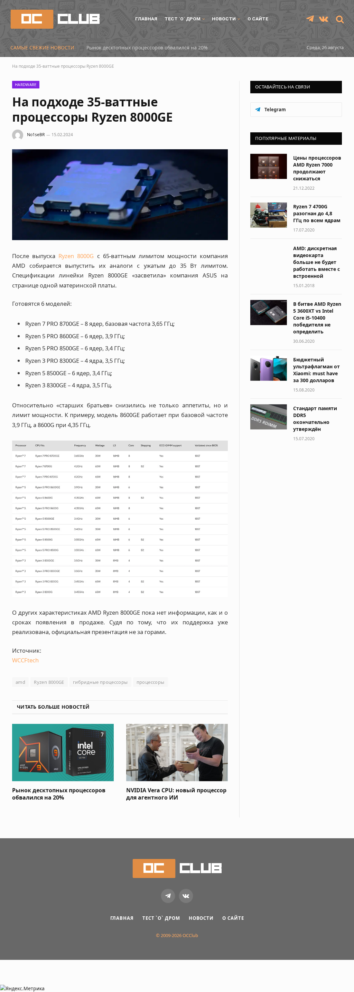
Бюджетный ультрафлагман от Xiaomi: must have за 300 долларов (316, 370)
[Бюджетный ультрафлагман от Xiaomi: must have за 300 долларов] (268, 368)
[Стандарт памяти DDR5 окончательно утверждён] (268, 416)
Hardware (26, 84)
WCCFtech (25, 660)
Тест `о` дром (183, 18)
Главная (146, 18)
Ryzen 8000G (76, 256)
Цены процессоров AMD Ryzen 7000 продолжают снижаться (317, 168)
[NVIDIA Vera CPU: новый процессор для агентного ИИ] (177, 752)
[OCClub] (55, 19)
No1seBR (36, 135)
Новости (224, 18)
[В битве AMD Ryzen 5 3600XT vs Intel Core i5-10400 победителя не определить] (268, 312)
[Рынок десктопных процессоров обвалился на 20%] (63, 752)
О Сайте (258, 18)
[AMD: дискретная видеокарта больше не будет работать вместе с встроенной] (268, 257)
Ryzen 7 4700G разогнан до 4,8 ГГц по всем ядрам (317, 213)
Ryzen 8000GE (49, 682)
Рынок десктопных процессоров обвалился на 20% (147, 48)
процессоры (151, 682)
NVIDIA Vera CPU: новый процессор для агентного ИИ (176, 794)
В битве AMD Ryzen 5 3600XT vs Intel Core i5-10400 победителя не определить (317, 318)
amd (20, 682)
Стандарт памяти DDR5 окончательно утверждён (315, 418)
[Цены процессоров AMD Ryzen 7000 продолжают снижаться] (268, 166)
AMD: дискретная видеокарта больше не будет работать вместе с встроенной (316, 262)
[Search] (339, 19)
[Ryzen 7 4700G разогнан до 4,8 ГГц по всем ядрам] (268, 215)
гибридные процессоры (100, 682)
